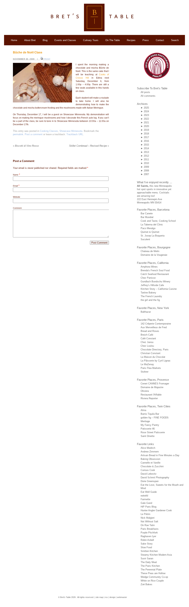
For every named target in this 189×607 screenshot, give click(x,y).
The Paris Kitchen (150, 565)
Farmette (145, 499)
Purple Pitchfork (149, 532)
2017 (146, 137)
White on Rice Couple (152, 580)
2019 (146, 129)
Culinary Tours (90, 40)
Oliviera (145, 391)
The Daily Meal (149, 562)
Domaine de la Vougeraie (154, 254)
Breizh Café (147, 334)
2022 (146, 118)
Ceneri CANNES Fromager (155, 383)
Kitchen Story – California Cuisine (159, 289)
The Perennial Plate (151, 569)
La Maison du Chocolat (153, 357)
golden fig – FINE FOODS (155, 417)
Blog (45, 40)
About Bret (30, 40)
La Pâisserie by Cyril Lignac (156, 360)
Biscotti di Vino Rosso (26, 145)
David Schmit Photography (155, 477)
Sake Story (147, 543)
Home (14, 40)
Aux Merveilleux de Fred (154, 327)
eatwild (144, 495)
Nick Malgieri (147, 517)
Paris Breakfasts (150, 528)
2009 (146, 166)
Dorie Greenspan (150, 481)
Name (15, 175)
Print (47, 59)
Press (145, 40)
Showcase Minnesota (70, 131)
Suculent (145, 239)
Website (16, 197)
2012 (146, 155)
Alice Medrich (148, 448)
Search (175, 40)
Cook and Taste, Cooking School (158, 220)
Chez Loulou (147, 345)
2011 (146, 159)
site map (99, 597)
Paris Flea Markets (151, 368)
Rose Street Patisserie (153, 432)
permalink (18, 134)
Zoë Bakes (146, 584)
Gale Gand (146, 503)
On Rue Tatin (148, 525)
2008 (146, 170)
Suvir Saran (147, 558)
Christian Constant (150, 353)
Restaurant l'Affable (151, 394)
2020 (146, 126)
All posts (145, 92)
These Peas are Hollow (153, 573)
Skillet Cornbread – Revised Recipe (89, 145)
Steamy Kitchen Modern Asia (156, 554)
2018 (146, 133)
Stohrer (144, 371)
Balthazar (146, 311)
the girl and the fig (150, 300)
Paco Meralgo (148, 228)
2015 (146, 144)
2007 (146, 174)
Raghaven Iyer (148, 536)
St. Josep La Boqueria (152, 235)
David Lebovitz (149, 473)
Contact (160, 40)
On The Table (112, 40)
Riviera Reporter (149, 398)
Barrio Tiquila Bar (150, 413)
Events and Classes (65, 40)
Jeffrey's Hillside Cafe (152, 285)
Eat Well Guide (149, 492)
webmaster (122, 597)
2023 (146, 115)
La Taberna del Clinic (152, 224)
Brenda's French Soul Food (155, 270)
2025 (146, 107)
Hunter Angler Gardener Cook (156, 510)
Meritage (145, 421)
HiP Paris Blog (148, 506)
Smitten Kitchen (149, 551)
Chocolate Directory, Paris (155, 349)
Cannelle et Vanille (150, 462)
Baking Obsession (150, 459)
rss (106, 597)
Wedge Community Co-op (154, 577)
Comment (17, 208)
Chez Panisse (148, 277)
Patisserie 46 (148, 428)
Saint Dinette (147, 436)
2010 (146, 163)
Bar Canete (147, 213)
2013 (146, 152)
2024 (146, 111)
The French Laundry (151, 296)
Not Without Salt (149, 521)
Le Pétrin (145, 514)
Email (15, 186)
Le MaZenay (147, 364)
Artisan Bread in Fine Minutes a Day (160, 455)
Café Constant (148, 338)
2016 (146, 141)
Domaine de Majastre (152, 387)
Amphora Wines (149, 266)
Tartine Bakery (148, 292)
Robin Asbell (147, 540)
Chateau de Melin (150, 251)
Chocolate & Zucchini (152, 466)
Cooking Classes (49, 131)
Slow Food (146, 547)
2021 (146, 122)
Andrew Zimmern (150, 451)
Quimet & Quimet (150, 232)
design (112, 597)
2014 (146, 148)
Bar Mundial (147, 217)
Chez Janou (147, 342)
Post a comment (33, 134)
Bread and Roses (150, 331)
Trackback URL (74, 134)
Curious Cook (148, 470)
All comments (148, 95)
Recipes (131, 40)
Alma (143, 410)
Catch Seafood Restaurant (155, 274)
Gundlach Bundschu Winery (155, 281)
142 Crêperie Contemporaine (156, 323)
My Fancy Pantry (150, 425)
